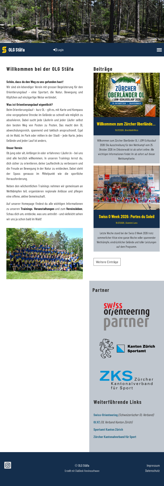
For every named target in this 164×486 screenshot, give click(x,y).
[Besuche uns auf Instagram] (7, 466)
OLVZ (97, 422)
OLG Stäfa (17, 49)
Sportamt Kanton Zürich (108, 429)
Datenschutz (152, 470)
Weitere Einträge (107, 262)
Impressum (153, 465)
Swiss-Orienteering (106, 415)
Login (60, 50)
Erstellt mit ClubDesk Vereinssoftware (82, 470)
